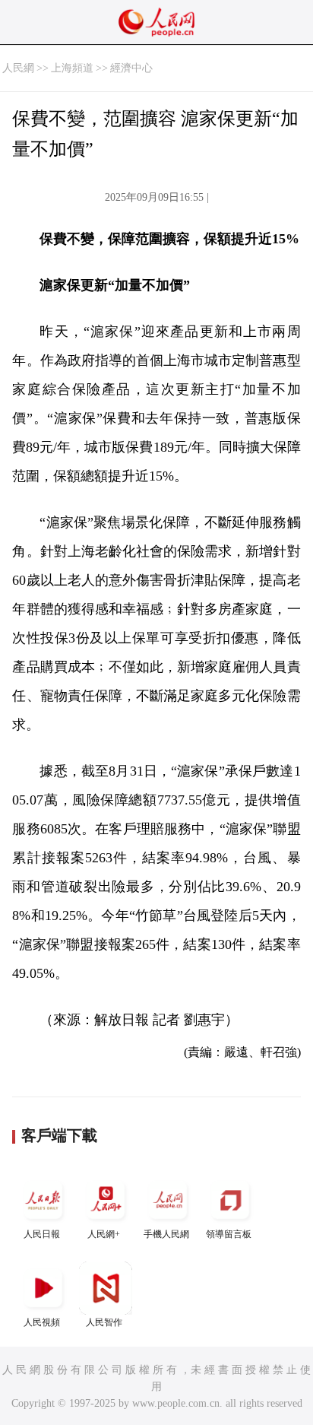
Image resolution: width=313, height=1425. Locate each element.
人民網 (18, 68)
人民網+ (103, 1234)
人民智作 (104, 1322)
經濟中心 (131, 68)
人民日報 (42, 1234)
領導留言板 (228, 1234)
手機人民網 (166, 1234)
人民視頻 (42, 1322)
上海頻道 (72, 68)
